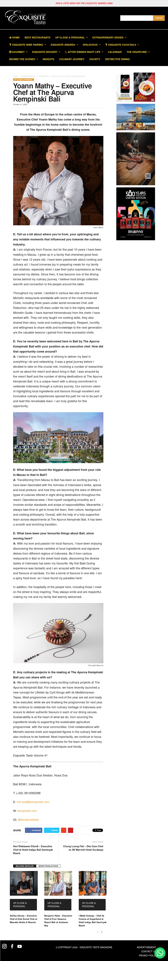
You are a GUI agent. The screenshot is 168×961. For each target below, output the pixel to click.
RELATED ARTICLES (25, 866)
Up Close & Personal (70, 37)
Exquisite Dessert (44, 52)
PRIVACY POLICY (148, 955)
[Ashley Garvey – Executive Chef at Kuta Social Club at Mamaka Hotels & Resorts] (24, 883)
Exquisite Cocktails (122, 44)
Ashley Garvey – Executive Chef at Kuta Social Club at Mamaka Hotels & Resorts (23, 919)
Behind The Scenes (22, 59)
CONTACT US (148, 951)
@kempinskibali (28, 819)
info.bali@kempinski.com (33, 802)
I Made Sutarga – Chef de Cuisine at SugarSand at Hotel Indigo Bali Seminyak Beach (92, 920)
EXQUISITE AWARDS (63, 44)
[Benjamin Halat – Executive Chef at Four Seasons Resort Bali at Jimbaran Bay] (58, 883)
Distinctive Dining (117, 59)
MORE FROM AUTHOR (48, 866)
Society (94, 59)
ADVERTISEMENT (146, 947)
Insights (48, 59)
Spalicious (90, 44)
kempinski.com (27, 810)
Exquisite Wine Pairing (27, 44)
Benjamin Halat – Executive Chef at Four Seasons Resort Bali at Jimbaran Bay (58, 920)
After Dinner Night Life (83, 52)
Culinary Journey (71, 59)
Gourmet (18, 52)
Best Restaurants (37, 37)
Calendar (115, 52)
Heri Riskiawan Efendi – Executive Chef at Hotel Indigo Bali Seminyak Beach (33, 850)
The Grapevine (137, 52)
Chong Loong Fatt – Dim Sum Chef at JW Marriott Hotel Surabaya (83, 848)
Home (15, 37)
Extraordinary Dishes (108, 37)
